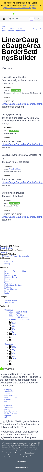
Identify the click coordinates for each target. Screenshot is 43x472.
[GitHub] (10, 338)
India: (18, 316)
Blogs (6, 281)
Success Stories (10, 300)
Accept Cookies (22, 462)
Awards (7, 394)
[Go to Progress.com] (7, 370)
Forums (7, 279)
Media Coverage (10, 398)
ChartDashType (15, 169)
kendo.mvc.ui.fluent (18, 28)
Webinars (8, 283)
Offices (7, 401)
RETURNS (7, 97)
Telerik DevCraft (6, 248)
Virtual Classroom (11, 289)
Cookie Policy (29, 453)
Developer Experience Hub (15, 271)
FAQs (6, 293)
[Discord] (10, 340)
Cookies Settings (21, 468)
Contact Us (8, 310)
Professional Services (13, 285)
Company (8, 390)
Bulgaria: (19, 318)
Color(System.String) (12, 114)
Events (7, 291)
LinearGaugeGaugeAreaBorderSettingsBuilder (21, 29)
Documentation (10, 275)
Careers (7, 400)
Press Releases (10, 396)
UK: (17, 314)
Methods (7, 68)
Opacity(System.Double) (14, 77)
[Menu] (4, 19)
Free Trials (8, 262)
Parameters (8, 87)
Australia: (19, 320)
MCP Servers (5, 256)
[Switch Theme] (39, 19)
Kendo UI (3, 252)
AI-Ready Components (20, 256)
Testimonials (9, 302)
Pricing (7, 264)
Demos (7, 273)
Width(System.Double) (13, 193)
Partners (7, 287)
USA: (18, 312)
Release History (10, 277)
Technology (8, 392)
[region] (21, 456)
